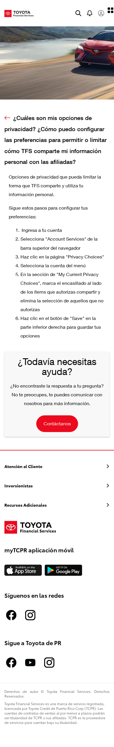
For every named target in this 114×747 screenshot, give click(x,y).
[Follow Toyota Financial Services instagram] (30, 615)
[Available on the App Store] (23, 570)
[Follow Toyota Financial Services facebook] (11, 615)
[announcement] (89, 13)
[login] (101, 13)
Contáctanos (57, 423)
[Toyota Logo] (33, 527)
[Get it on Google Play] (63, 570)
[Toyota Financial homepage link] (19, 12)
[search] (78, 13)
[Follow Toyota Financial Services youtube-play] (30, 662)
